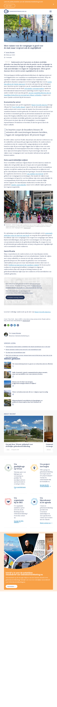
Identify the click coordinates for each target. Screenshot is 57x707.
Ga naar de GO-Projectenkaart (44, 485)
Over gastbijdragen (20, 487)
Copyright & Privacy (27, 293)
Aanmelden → (11, 586)
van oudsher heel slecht (35, 174)
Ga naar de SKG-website (19, 521)
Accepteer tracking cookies (15, 297)
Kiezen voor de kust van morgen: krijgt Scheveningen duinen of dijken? (24, 382)
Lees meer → (9, 6)
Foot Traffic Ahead (18, 107)
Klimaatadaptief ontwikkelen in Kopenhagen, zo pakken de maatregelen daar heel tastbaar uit (27, 401)
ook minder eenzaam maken (34, 88)
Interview (49, 449)
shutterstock (27, 227)
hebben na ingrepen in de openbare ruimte (24, 265)
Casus (8, 449)
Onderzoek (7, 61)
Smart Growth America (39, 105)
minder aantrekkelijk (18, 185)
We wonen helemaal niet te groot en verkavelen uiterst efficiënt (32, 364)
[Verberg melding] (53, 4)
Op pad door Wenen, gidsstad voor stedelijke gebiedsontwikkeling (19, 445)
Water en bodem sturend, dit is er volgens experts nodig (30, 392)
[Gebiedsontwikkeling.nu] (25, 11)
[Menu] (50, 11)
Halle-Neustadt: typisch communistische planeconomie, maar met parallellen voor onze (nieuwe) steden (30, 373)
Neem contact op (45, 523)
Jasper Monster (10, 52)
